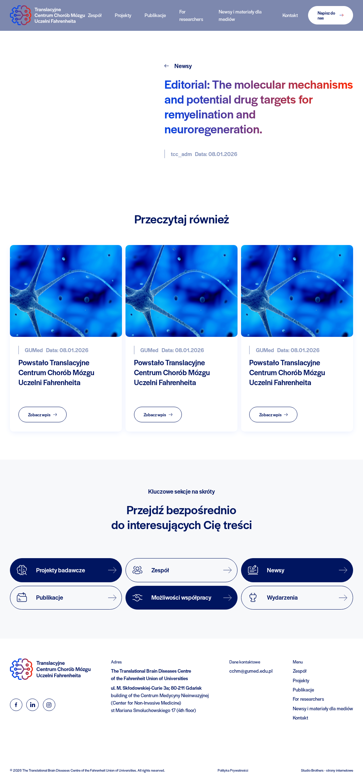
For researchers (191, 15)
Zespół (94, 15)
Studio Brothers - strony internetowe (327, 770)
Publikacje (155, 15)
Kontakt (290, 15)
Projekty (123, 15)
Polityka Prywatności (233, 770)
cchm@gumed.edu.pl (251, 670)
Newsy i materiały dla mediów (240, 15)
